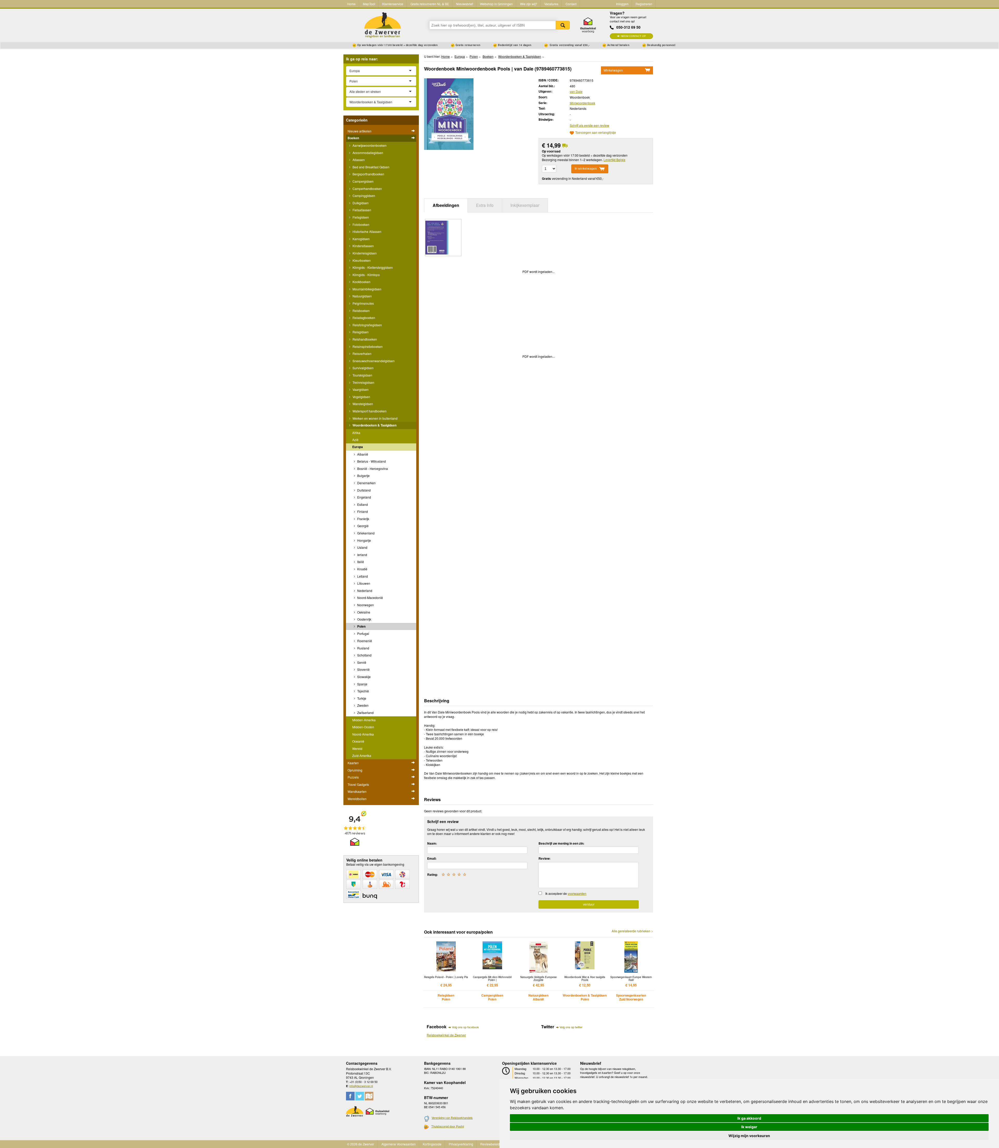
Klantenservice (392, 4)
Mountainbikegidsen (366, 289)
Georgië (362, 526)
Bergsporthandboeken (368, 174)
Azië (355, 439)
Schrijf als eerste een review (589, 125)
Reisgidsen (360, 332)
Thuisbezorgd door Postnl (447, 1126)
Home (351, 4)
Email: (432, 858)
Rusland (362, 648)
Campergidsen (363, 181)
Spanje (361, 684)
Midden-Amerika (364, 720)
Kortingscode (432, 1144)
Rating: (432, 874)
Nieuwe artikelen (360, 131)
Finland (362, 511)
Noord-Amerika (363, 734)
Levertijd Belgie (614, 159)
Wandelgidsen (362, 403)
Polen (361, 626)
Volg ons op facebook (465, 1027)
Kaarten (353, 763)
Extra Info (485, 205)
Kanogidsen (361, 239)
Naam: (432, 843)
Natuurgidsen (362, 296)
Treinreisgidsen (363, 382)
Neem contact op (633, 36)
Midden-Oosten (363, 727)
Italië (360, 561)
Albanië (362, 454)
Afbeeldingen (446, 205)
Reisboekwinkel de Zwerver (446, 1035)
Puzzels (353, 777)
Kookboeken (361, 281)
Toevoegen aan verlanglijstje (595, 133)
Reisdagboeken (363, 317)
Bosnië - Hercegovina (372, 468)
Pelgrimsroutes (363, 303)
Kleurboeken (361, 260)
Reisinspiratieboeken (367, 346)
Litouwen (363, 583)
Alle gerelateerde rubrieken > (632, 931)
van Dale (576, 91)
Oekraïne (363, 612)
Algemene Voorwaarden (398, 1144)
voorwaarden (577, 893)
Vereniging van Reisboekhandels (452, 1117)
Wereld (357, 748)
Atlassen (358, 159)
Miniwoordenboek (582, 103)
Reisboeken (361, 310)
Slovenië (363, 669)
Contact (571, 4)
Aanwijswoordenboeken (369, 145)
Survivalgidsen (363, 368)
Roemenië (364, 641)
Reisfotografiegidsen (367, 325)
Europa (357, 446)
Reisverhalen (362, 353)
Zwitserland (365, 712)
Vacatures (551, 4)
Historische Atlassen (366, 231)
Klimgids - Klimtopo (366, 274)
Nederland (364, 590)
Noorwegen (365, 605)
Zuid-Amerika (361, 755)
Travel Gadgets (358, 784)
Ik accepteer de (565, 893)
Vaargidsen (360, 389)
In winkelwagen (586, 168)
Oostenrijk (363, 619)
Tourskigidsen (362, 375)
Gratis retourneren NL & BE (430, 4)
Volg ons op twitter (571, 1027)
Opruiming (355, 770)
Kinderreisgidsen (364, 253)
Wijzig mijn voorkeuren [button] (749, 1135)
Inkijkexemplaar (524, 205)
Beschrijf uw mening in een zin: (561, 843)
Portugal (362, 633)
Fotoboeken (360, 224)
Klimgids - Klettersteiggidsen (372, 267)
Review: (544, 858)
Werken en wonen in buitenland (375, 418)
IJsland (361, 547)
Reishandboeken (364, 339)
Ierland (361, 554)
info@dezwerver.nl (361, 1086)
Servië (361, 662)
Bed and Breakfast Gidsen (370, 167)
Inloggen (622, 4)
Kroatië (361, 569)
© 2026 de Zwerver (360, 1144)
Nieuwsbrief (464, 4)
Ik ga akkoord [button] (749, 1118)
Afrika (356, 432)
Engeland (363, 497)
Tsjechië (362, 691)
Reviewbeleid (490, 1144)
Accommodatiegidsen (367, 152)
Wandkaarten (357, 791)
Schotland (364, 655)
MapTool (369, 4)
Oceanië (358, 741)
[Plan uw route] (369, 1096)
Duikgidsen (360, 203)
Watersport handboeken (369, 411)
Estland (362, 504)
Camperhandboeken (367, 188)
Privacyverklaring (461, 1144)
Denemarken (366, 483)
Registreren (644, 4)
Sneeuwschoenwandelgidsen (373, 361)
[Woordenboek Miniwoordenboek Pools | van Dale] (448, 113)
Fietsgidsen (360, 217)
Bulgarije (363, 475)
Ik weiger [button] (749, 1127)
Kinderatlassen (363, 246)
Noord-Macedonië (369, 597)
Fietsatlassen (361, 210)
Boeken (353, 138)
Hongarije (363, 540)
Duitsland (363, 490)
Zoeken (563, 25)
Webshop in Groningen (496, 4)
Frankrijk (362, 518)
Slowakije (363, 676)
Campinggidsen (363, 195)
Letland (362, 576)
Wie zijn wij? (528, 4)
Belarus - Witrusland (371, 461)
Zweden (362, 705)
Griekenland (365, 533)
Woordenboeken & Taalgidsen (374, 425)
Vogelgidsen (361, 396)
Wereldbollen (357, 798)
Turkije (361, 698)
